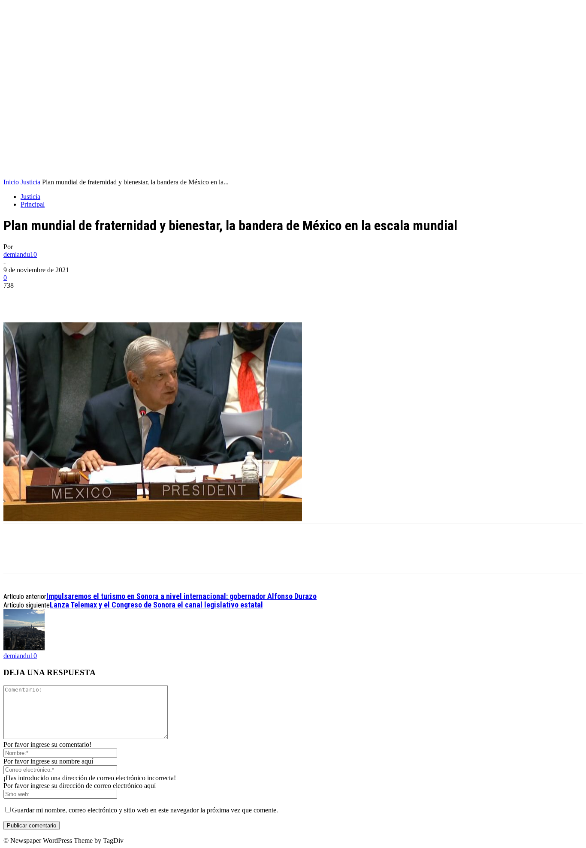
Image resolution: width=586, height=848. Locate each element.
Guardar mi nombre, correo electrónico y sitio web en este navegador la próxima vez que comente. (145, 810)
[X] (48, 298)
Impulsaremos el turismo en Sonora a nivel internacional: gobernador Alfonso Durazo (181, 596)
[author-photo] (24, 648)
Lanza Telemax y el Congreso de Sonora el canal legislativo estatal (156, 604)
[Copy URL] (110, 298)
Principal (33, 204)
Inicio (11, 182)
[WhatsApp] (79, 298)
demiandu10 (20, 254)
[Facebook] (17, 298)
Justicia (30, 182)
